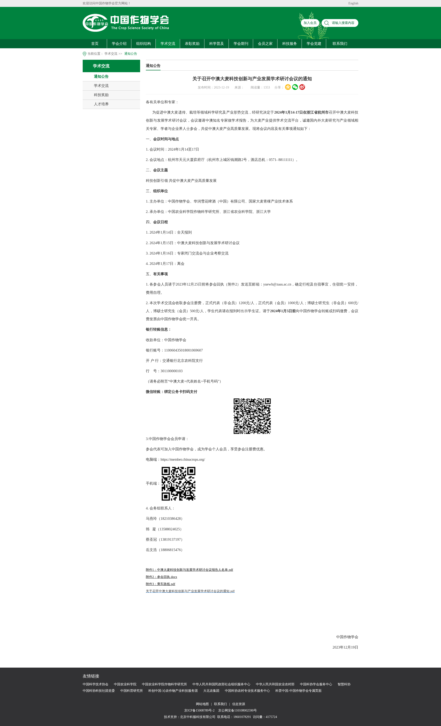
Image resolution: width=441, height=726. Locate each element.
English (353, 3)
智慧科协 (344, 684)
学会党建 (314, 44)
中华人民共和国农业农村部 (275, 684)
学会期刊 (241, 44)
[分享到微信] (295, 87)
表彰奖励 (192, 44)
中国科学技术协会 (95, 684)
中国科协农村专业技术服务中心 (247, 690)
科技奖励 (101, 95)
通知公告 (130, 53)
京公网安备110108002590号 (237, 710)
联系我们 (340, 44)
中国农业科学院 (125, 684)
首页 (95, 44)
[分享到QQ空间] (288, 87)
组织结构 (143, 44)
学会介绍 (119, 44)
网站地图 (202, 704)
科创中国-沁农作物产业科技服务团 (173, 690)
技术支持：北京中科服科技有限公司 (189, 717)
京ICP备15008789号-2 (199, 710)
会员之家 (265, 44)
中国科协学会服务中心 (316, 684)
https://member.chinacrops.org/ (183, 459)
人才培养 (101, 104)
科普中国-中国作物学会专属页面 (298, 690)
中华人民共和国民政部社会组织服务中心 (221, 684)
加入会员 (310, 23)
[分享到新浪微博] (302, 87)
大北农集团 (211, 690)
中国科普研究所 (131, 690)
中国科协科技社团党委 (99, 690)
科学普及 (216, 44)
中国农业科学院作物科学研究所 (164, 684)
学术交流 (168, 44)
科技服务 (289, 44)
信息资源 (238, 704)
